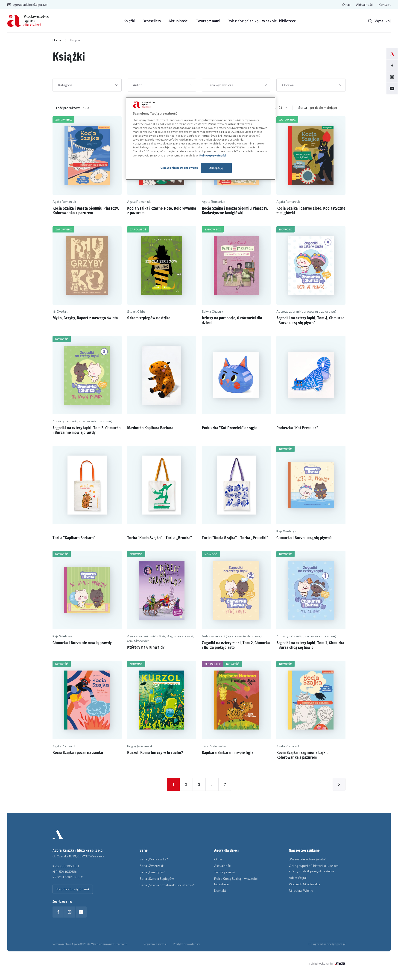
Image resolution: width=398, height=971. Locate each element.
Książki (129, 20)
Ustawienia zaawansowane (179, 167)
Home (57, 40)
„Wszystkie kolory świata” (307, 859)
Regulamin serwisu (155, 943)
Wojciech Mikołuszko (304, 884)
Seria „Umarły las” (152, 872)
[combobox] (87, 85)
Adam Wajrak (298, 878)
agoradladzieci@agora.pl (30, 4)
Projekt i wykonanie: (320, 963)
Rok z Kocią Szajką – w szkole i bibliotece (262, 20)
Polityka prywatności (186, 943)
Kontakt (385, 4)
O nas (346, 4)
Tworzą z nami (208, 20)
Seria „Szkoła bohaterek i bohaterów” (167, 885)
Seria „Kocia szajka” (154, 859)
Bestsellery (152, 20)
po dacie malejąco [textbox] (323, 107)
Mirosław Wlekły (301, 890)
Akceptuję (216, 167)
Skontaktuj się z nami (72, 889)
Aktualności (364, 4)
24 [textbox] (280, 107)
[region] (200, 138)
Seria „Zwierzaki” (152, 866)
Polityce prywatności (212, 155)
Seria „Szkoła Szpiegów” (157, 878)
